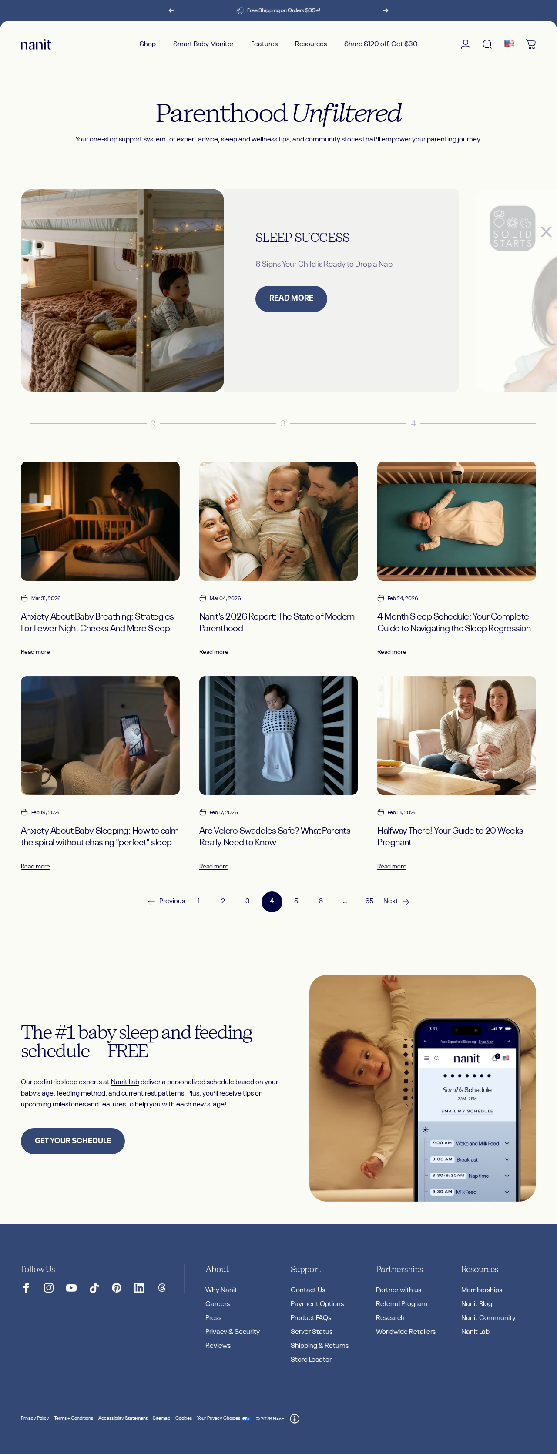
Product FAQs (311, 1318)
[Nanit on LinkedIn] (139, 1288)
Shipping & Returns (320, 1346)
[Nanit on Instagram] (49, 1288)
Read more (35, 652)
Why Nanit (221, 1290)
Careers (217, 1304)
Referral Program (401, 1304)
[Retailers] (509, 44)
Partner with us (398, 1290)
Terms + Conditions (73, 1418)
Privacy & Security (232, 1332)
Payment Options (317, 1304)
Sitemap (161, 1418)
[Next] (385, 10)
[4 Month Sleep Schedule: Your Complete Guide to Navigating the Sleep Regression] (456, 521)
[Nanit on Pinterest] (116, 1288)
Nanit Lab (125, 1082)
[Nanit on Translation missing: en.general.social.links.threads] (162, 1288)
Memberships (481, 1290)
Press (213, 1318)
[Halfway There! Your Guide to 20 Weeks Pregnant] (456, 735)
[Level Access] (294, 1419)
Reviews (218, 1346)
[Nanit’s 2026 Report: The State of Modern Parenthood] (278, 521)
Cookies (183, 1418)
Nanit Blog (476, 1304)
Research (390, 1318)
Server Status (311, 1332)
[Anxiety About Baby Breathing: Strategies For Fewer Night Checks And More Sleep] (100, 521)
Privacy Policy (35, 1418)
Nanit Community (488, 1318)
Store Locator (311, 1360)
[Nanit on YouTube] (71, 1288)
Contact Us (308, 1290)
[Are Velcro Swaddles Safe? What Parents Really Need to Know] (278, 735)
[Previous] (171, 10)
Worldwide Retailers (406, 1332)
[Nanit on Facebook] (26, 1288)
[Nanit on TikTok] (94, 1288)
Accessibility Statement (123, 1418)
